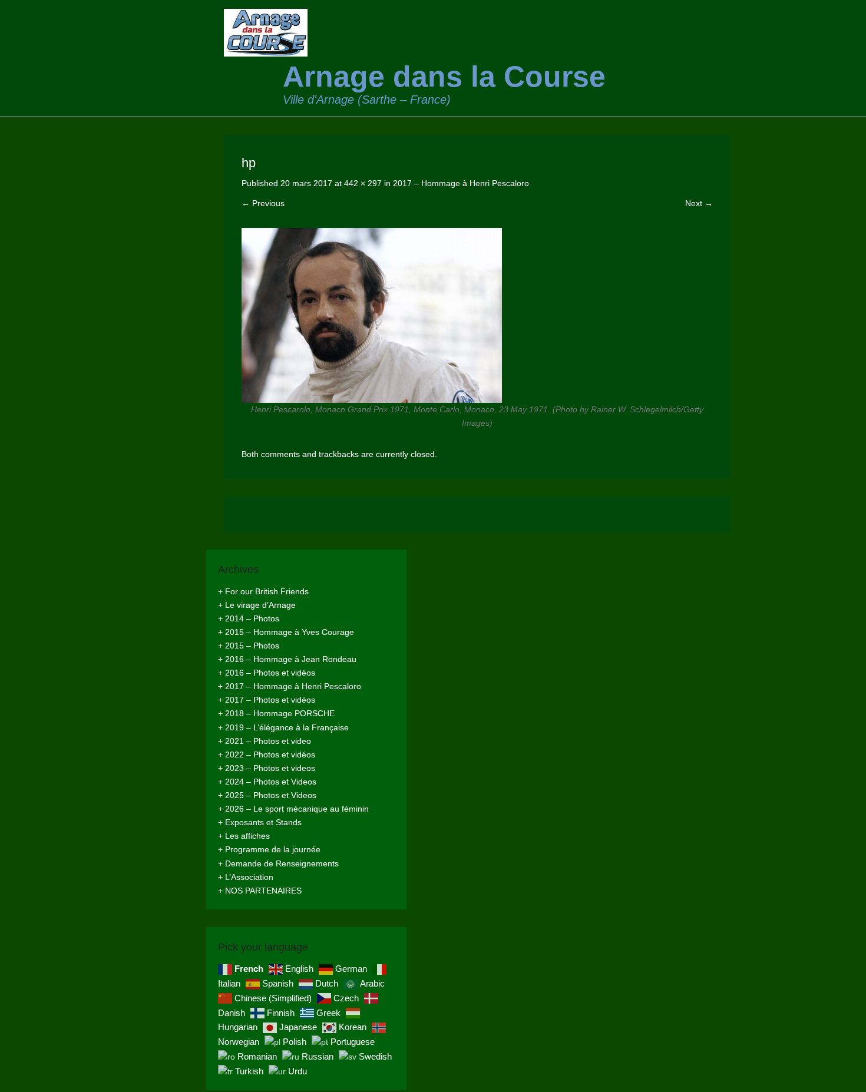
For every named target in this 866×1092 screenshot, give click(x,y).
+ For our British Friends (263, 591)
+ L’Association (245, 877)
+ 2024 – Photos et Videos (267, 781)
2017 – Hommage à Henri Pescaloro (461, 183)
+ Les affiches (244, 835)
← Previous (263, 203)
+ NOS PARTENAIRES (260, 890)
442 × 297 (363, 183)
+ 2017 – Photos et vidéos (266, 699)
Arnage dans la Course (444, 76)
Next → (699, 203)
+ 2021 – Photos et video (264, 741)
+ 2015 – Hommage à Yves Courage (286, 632)
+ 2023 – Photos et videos (266, 768)
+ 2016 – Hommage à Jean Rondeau (287, 659)
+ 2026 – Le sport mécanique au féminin (293, 808)
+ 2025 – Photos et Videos (267, 795)
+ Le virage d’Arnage (257, 605)
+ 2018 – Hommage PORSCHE (276, 713)
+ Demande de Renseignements (278, 863)
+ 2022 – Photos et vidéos (266, 754)
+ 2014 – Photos (248, 618)
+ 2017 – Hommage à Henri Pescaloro (289, 686)
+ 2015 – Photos (248, 645)
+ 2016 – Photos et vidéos (266, 672)
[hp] (477, 315)
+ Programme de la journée (269, 849)
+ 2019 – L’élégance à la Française (283, 727)
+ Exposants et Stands (260, 822)
